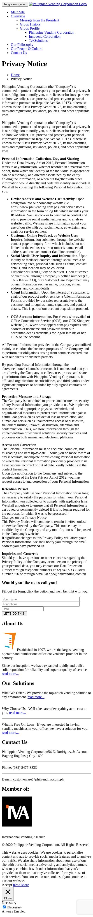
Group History (30, 24)
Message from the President (39, 20)
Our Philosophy (22, 44)
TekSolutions (38, 40)
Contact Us (19, 53)
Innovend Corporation (44, 36)
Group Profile (30, 28)
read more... (10, 674)
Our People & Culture (26, 49)
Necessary (14, 907)
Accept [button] (7, 885)
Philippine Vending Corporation (51, 32)
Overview (18, 16)
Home (15, 75)
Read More (21, 885)
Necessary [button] (9, 903)
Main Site (18, 12)
